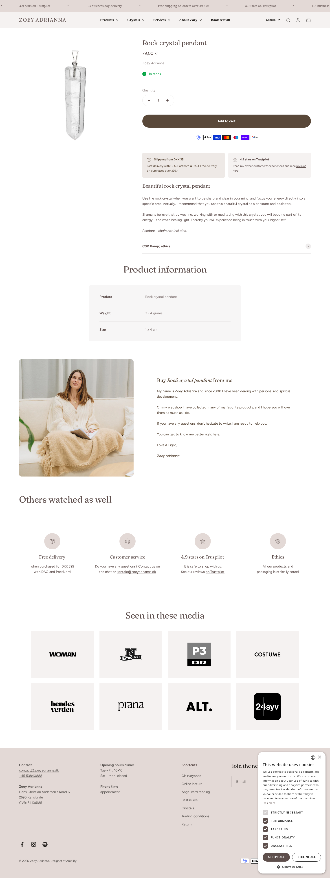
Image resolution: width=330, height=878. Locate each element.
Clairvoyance (191, 776)
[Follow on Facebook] (22, 844)
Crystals (133, 20)
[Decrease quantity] (149, 100)
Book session (220, 20)
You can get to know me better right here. (188, 434)
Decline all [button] (306, 857)
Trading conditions (195, 816)
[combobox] (313, 757)
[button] (292, 867)
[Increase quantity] (167, 100)
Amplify (71, 860)
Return (186, 824)
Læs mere (269, 803)
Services (159, 20)
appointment (110, 792)
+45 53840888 (30, 776)
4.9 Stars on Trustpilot (28, 6)
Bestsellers (190, 800)
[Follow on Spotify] (45, 844)
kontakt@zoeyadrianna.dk (136, 572)
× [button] (319, 757)
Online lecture (192, 784)
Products (107, 20)
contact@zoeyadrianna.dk (39, 770)
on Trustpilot (215, 572)
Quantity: (149, 90)
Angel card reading (196, 792)
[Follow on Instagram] (34, 844)
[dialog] (292, 813)
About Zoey (188, 20)
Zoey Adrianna (153, 63)
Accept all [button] (276, 857)
